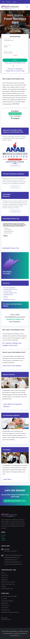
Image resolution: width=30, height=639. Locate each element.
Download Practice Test (10, 248)
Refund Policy (4, 579)
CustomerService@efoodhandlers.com (13, 555)
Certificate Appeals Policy (7, 588)
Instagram (3, 538)
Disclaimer (3, 586)
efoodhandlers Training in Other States (10, 612)
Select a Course (7, 38)
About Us (3, 572)
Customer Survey (5, 605)
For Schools (4, 598)
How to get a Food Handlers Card (15, 63)
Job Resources (4, 607)
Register (15, 60)
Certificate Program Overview (10, 289)
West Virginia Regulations (9, 287)
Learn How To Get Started (11, 366)
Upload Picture (4, 603)
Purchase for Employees (15, 69)
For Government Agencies (7, 600)
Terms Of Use (4, 577)
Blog (3, 1)
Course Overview (7, 291)
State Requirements (15, 165)
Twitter (2, 536)
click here (16, 104)
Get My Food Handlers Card (15, 501)
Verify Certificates (5, 609)
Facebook (3, 535)
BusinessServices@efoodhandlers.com (13, 564)
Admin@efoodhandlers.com (10, 559)
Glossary (5, 296)
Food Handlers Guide (15, 211)
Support (8, 1)
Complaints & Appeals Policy (10, 292)
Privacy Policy (4, 575)
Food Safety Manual (8, 294)
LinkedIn (3, 540)
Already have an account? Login (15, 71)
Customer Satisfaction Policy (8, 584)
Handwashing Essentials (9, 299)
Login (14, 1)
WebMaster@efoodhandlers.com (12, 557)
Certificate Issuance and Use (8, 582)
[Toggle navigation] (27, 7)
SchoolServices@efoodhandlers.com (13, 562)
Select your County (7, 51)
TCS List (5, 297)
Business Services (15, 186)
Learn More (7, 479)
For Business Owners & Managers (9, 596)
